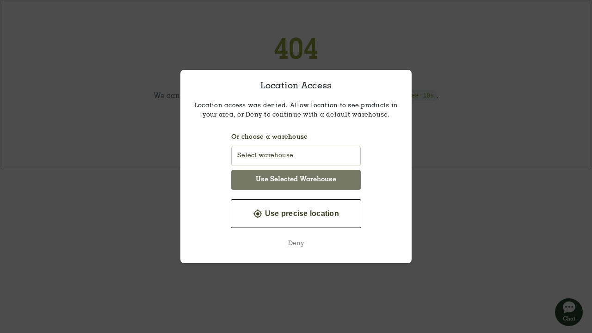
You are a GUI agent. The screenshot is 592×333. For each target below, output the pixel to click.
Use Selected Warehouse (296, 179)
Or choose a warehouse (269, 137)
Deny (296, 243)
